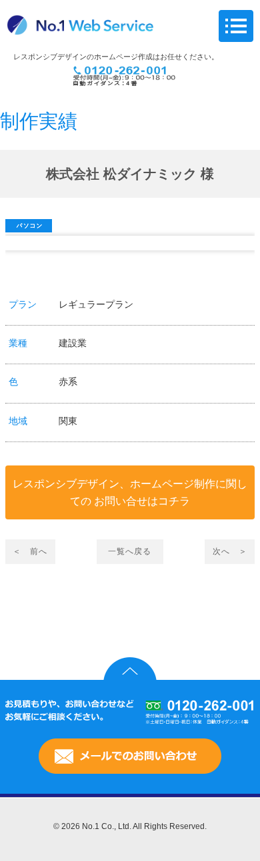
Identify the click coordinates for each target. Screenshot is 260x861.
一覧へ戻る (129, 551)
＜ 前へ (30, 551)
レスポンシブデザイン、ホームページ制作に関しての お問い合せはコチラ (130, 492)
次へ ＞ (230, 551)
